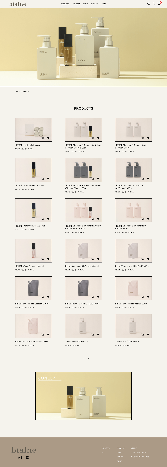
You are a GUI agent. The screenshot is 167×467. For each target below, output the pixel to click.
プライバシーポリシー (138, 452)
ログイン (104, 452)
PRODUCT (121, 448)
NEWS (85, 4)
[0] (158, 4)
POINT (104, 4)
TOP (16, 91)
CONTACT (94, 4)
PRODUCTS (65, 4)
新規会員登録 (106, 448)
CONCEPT (76, 4)
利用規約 (134, 448)
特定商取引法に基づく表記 (140, 457)
